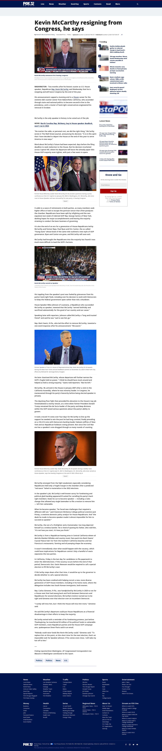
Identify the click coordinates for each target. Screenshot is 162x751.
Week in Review (67, 708)
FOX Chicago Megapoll (30, 696)
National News (27, 684)
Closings (45, 687)
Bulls (103, 687)
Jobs (24, 713)
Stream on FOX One (130, 703)
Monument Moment (69, 715)
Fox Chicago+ (126, 687)
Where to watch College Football (129, 709)
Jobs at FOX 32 (106, 719)
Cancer (45, 706)
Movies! (124, 691)
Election (84, 682)
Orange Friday (67, 717)
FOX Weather (47, 696)
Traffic (65, 679)
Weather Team (47, 689)
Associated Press (61, 34)
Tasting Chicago (67, 713)
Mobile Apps (106, 708)
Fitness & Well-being (49, 713)
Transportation (67, 682)
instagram (129, 744)
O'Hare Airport (67, 691)
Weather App (47, 691)
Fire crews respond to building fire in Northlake (106, 125)
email (137, 744)
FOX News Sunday (28, 698)
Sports (105, 679)
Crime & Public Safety (29, 689)
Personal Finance (28, 715)
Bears (104, 682)
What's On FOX (126, 684)
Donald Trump (86, 689)
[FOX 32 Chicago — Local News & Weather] (29, 4)
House (76, 97)
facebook (126, 744)
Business (26, 706)
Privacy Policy (115, 200)
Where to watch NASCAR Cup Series (129, 715)
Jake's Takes (125, 682)
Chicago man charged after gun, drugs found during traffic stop (107, 134)
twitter (133, 744)
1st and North (67, 706)
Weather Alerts (47, 684)
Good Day (26, 691)
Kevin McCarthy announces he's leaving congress (51, 75)
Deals (25, 710)
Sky (103, 696)
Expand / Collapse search (137, 4)
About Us (106, 703)
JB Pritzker (85, 691)
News (58, 660)
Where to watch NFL (128, 706)
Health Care (46, 715)
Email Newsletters (107, 710)
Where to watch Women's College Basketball (130, 725)
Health (46, 703)
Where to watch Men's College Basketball (129, 721)
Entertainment (128, 679)
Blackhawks (105, 684)
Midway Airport (67, 693)
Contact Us (105, 713)
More (118, 4)
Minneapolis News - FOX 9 (90, 714)
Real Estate (26, 717)
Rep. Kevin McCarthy (60, 89)
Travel (64, 684)
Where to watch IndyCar (129, 718)
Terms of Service (114, 202)
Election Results (87, 684)
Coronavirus (46, 708)
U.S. (65, 660)
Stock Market (27, 722)
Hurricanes (46, 693)
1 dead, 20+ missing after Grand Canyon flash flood (106, 159)
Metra (64, 689)
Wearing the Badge (68, 710)
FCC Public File (106, 724)
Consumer (26, 708)
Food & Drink (126, 689)
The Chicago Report (88, 687)
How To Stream (107, 706)
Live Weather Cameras (50, 682)
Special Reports (28, 693)
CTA (64, 687)
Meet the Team (107, 717)
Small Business (27, 719)
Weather (46, 679)
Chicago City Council (88, 696)
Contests (105, 715)
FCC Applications (107, 726)
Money (26, 703)
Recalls (45, 717)
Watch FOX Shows (127, 693)
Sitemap (104, 728)
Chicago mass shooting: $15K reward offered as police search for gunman (107, 152)
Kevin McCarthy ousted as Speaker (46, 283)
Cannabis (46, 710)
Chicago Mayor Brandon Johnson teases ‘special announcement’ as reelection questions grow (108, 144)
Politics (69, 34)
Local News (26, 682)
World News (27, 687)
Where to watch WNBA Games (129, 729)
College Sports (106, 698)
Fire (103, 693)
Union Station (67, 696)
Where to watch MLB (128, 712)
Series (65, 703)
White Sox (105, 691)
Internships (105, 722)
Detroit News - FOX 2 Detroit (89, 711)
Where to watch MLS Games (128, 733)
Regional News (88, 703)
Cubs (103, 689)
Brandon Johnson (87, 693)
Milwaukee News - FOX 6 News (90, 707)
